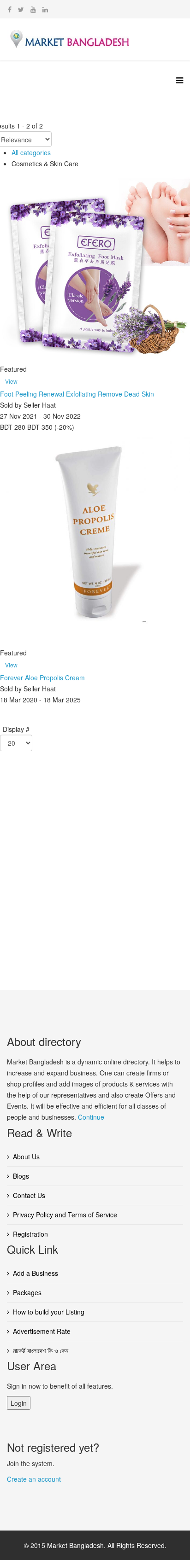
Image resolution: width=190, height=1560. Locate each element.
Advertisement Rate (42, 1331)
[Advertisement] (95, 872)
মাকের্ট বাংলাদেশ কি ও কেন (40, 1350)
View (11, 381)
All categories (31, 152)
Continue (91, 1117)
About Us (26, 1156)
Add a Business (35, 1273)
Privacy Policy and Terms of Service (65, 1214)
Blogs (21, 1175)
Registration (30, 1234)
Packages (27, 1292)
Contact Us (29, 1195)
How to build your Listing (48, 1311)
